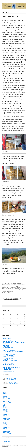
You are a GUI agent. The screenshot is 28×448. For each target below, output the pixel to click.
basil (11, 283)
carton (18, 283)
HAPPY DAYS (6, 345)
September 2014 (7, 433)
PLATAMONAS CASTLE (8, 371)
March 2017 (5, 410)
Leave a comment (6, 292)
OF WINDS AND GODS (8, 358)
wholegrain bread (8, 291)
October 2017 (6, 401)
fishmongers (22, 284)
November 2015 (6, 418)
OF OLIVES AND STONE (8, 364)
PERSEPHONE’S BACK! (8, 357)
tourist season (10, 290)
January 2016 (6, 415)
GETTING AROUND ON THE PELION (11, 367)
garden (6, 286)
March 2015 (5, 426)
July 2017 (5, 405)
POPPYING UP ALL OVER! (9, 350)
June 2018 (5, 392)
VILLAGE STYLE (10, 16)
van (15, 290)
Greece (14, 286)
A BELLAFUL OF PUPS (8, 355)
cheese (22, 283)
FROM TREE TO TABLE (8, 363)
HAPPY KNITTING (7, 338)
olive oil (20, 287)
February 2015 (6, 427)
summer (24, 288)
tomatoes (4, 290)
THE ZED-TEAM (6, 346)
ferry (17, 284)
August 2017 (6, 404)
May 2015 (5, 423)
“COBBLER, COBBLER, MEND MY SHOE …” (13, 362)
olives (23, 287)
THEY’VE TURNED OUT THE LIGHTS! (11, 366)
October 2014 (6, 432)
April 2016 (5, 411)
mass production (14, 287)
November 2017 (6, 400)
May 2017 (5, 408)
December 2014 (6, 430)
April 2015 (5, 424)
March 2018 (5, 396)
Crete (11, 284)
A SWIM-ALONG (7, 369)
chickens (4, 284)
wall (3, 291)
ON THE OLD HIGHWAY (8, 347)
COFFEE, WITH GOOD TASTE (10, 360)
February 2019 (6, 391)
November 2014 (6, 431)
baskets (14, 283)
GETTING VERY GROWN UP (9, 341)
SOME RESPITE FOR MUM (9, 354)
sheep (19, 288)
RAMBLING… (6, 359)
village (23, 290)
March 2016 (5, 413)
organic (3, 288)
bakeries (7, 283)
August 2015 (6, 419)
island (7, 287)
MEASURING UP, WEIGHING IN (10, 340)
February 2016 (6, 414)
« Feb (3, 331)
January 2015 (6, 428)
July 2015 (5, 420)
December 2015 (6, 417)
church (8, 284)
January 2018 (6, 397)
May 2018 (5, 393)
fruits (3, 286)
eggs (14, 284)
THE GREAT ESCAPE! (8, 349)
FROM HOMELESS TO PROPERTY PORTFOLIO (14, 351)
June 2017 (5, 406)
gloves (10, 286)
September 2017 (7, 402)
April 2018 (5, 395)
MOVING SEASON (7, 353)
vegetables (18, 290)
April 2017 (5, 409)
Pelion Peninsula (9, 288)
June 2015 (5, 422)
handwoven (23, 286)
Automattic (6, 446)
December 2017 (6, 398)
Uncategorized (6, 441)
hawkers (4, 287)
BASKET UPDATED (7, 368)
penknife (16, 288)
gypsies (18, 286)
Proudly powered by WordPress (9, 445)
